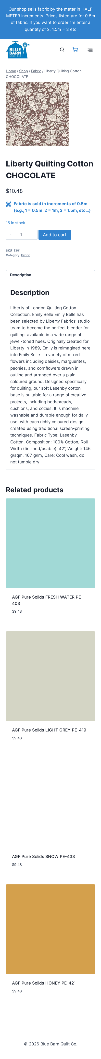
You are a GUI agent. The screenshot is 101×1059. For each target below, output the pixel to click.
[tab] (37, 141)
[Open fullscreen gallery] (64, 141)
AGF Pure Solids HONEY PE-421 (44, 983)
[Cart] (75, 49)
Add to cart (55, 234)
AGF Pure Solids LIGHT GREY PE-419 (49, 730)
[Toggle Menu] (90, 50)
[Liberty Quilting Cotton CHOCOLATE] (37, 114)
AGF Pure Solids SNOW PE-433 (43, 856)
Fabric (25, 255)
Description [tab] (20, 275)
